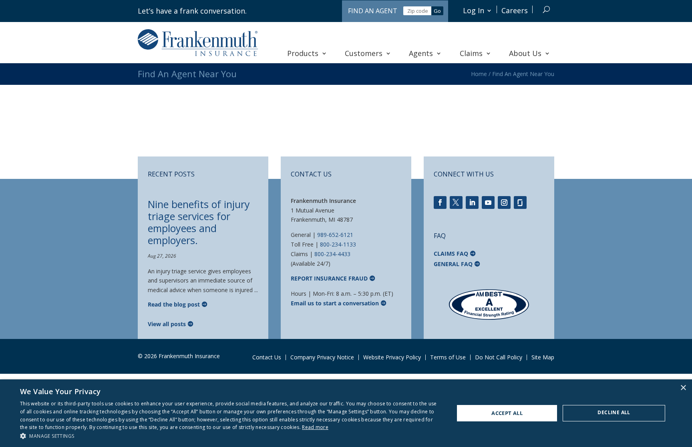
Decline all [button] (613, 412)
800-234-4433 (332, 254)
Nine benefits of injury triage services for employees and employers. (199, 222)
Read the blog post (174, 304)
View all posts (167, 324)
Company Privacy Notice (322, 357)
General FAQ (453, 264)
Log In (473, 10)
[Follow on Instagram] (504, 202)
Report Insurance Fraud (329, 278)
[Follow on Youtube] (488, 202)
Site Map (542, 357)
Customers (363, 53)
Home (479, 74)
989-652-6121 (335, 235)
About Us (525, 53)
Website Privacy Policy (392, 357)
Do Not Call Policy (498, 357)
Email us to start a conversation (335, 303)
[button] (230, 436)
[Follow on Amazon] (520, 202)
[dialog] (346, 413)
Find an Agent (372, 10)
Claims (471, 53)
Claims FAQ (451, 253)
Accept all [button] (507, 413)
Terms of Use (448, 357)
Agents (421, 53)
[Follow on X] (456, 202)
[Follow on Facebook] (440, 202)
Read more (315, 427)
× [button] (683, 388)
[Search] (546, 9)
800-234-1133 (338, 244)
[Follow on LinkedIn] (472, 202)
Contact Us (266, 357)
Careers (514, 10)
